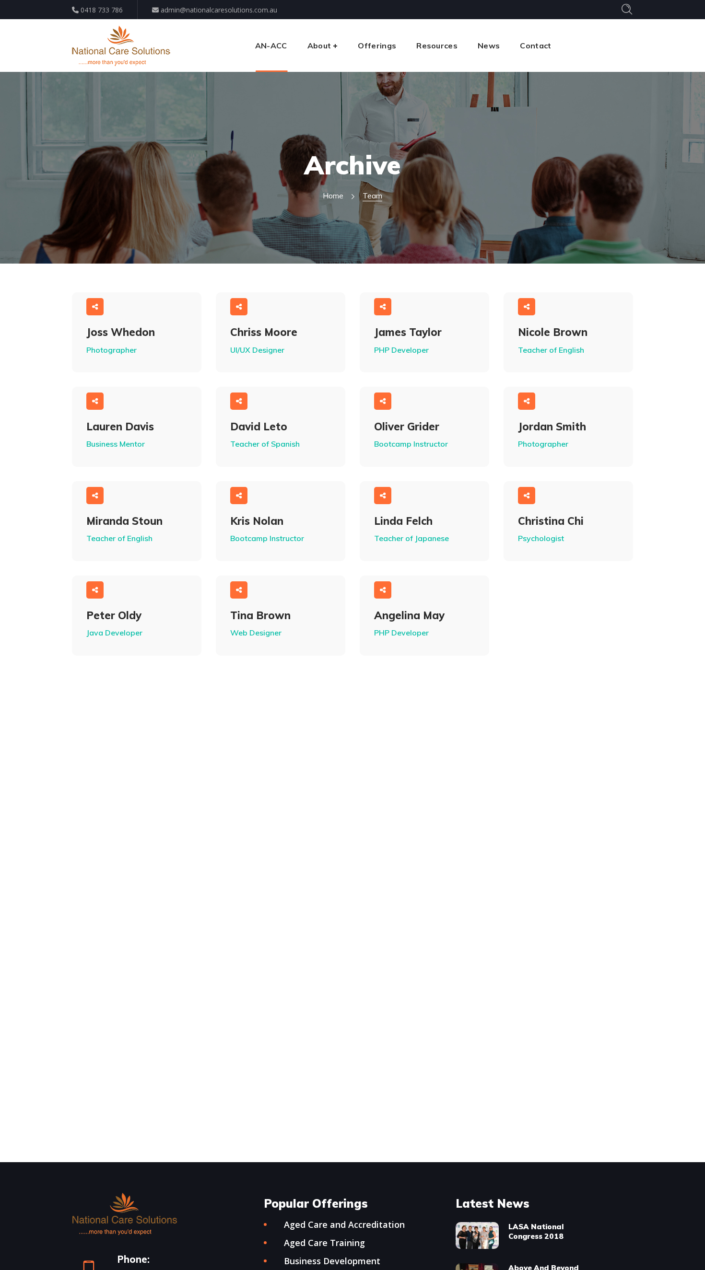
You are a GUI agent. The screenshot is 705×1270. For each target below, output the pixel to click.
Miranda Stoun (124, 521)
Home (333, 195)
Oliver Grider (406, 426)
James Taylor (408, 332)
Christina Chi (551, 521)
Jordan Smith (552, 426)
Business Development (332, 1261)
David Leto (258, 426)
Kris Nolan (256, 521)
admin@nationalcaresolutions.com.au (218, 9)
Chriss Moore (263, 332)
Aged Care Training (324, 1242)
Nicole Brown (553, 332)
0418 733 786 (101, 9)
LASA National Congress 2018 (536, 1231)
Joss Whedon (120, 332)
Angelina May (409, 615)
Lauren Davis (120, 426)
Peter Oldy (113, 615)
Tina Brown (260, 615)
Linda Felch (403, 521)
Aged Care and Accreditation (344, 1224)
